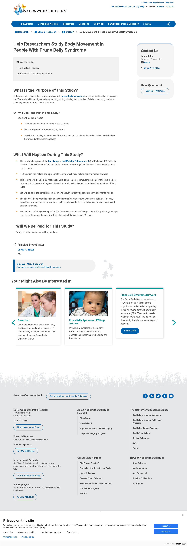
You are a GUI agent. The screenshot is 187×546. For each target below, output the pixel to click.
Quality (141, 7)
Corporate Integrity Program (93, 433)
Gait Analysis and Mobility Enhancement (68, 161)
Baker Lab (23, 320)
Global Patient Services (28, 475)
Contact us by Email (30, 427)
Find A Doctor (26, 24)
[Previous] (13, 322)
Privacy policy (27, 537)
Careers (169, 7)
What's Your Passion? (89, 463)
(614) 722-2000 (20, 421)
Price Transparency (22, 444)
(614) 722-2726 (150, 68)
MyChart (169, 3)
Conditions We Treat (48, 24)
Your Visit (98, 24)
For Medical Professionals (123, 7)
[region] (93, 322)
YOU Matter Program (89, 488)
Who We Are (85, 418)
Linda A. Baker (26, 249)
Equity (135, 448)
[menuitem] (26, 24)
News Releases (139, 463)
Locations (84, 24)
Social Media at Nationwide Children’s (68, 396)
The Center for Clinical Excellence (149, 409)
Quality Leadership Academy (145, 428)
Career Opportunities (89, 457)
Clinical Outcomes (141, 438)
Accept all (166, 526)
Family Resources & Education (123, 24)
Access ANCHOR (25, 497)
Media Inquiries (140, 468)
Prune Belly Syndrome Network (138, 294)
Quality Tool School (141, 433)
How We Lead (86, 423)
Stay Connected (140, 473)
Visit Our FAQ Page (155, 91)
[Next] (174, 322)
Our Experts (138, 483)
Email (145, 62)
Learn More (130, 330)
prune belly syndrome (73, 96)
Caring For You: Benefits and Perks (95, 468)
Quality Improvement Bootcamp (147, 415)
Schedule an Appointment (152, 3)
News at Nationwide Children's (147, 457)
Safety (135, 443)
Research (150, 7)
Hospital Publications (142, 478)
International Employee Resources (95, 483)
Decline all (165, 531)
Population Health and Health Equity (96, 428)
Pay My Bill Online (25, 451)
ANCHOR (84, 493)
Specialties (68, 24)
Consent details (10, 537)
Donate (160, 7)
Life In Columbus (87, 473)
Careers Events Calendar (91, 478)
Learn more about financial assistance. (31, 439)
